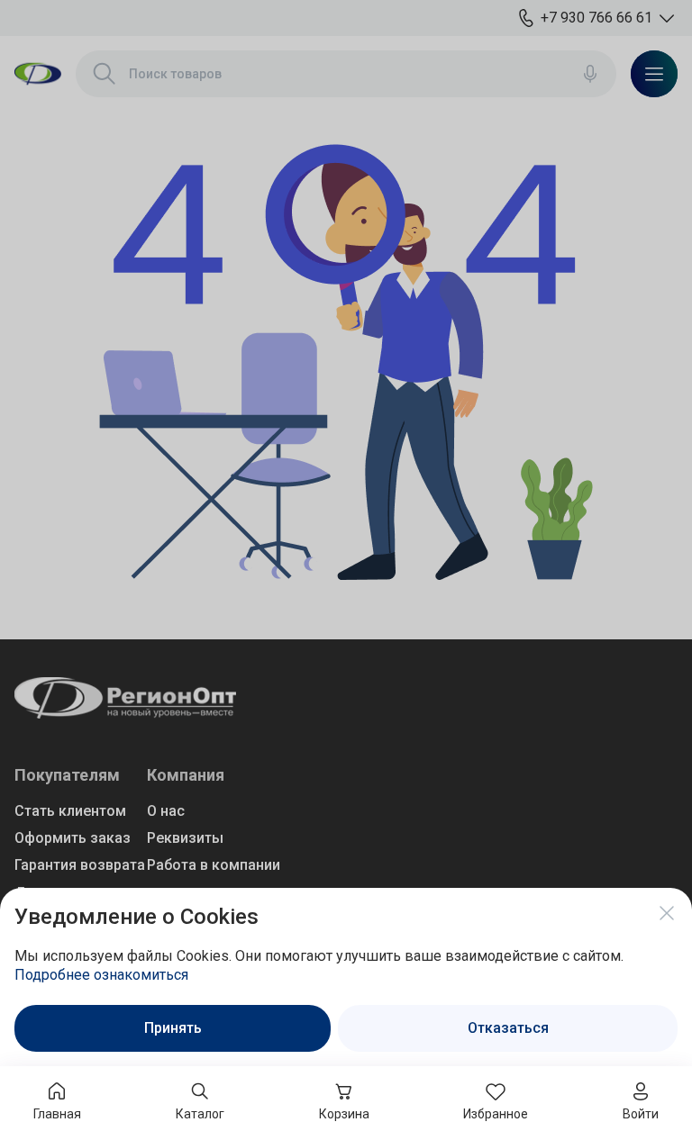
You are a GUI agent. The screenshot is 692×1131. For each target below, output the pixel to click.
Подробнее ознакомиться (101, 974)
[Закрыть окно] (667, 913)
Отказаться (508, 1027)
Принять (173, 1027)
